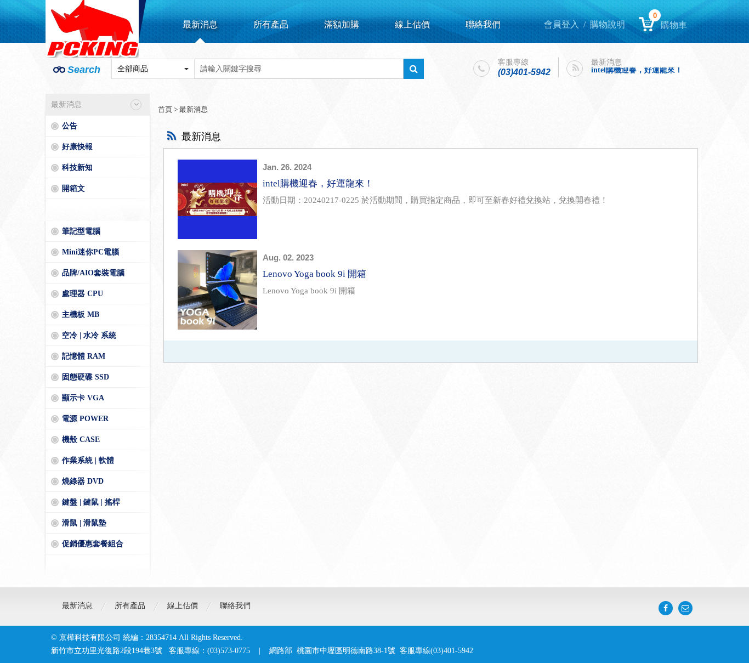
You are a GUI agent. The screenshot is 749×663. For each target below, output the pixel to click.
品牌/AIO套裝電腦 (93, 273)
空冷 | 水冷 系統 (89, 335)
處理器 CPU (82, 294)
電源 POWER (85, 419)
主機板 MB (80, 314)
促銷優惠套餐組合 (92, 544)
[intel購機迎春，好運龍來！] (217, 199)
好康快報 (77, 147)
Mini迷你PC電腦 (90, 252)
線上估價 (412, 24)
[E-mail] (685, 608)
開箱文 (73, 188)
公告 (69, 126)
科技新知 (77, 167)
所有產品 (270, 24)
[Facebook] (666, 608)
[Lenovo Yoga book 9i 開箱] (217, 290)
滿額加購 (341, 24)
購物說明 (607, 24)
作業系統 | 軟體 (88, 460)
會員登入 (561, 24)
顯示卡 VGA (83, 398)
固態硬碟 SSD (85, 377)
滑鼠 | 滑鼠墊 (84, 523)
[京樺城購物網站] (92, 29)
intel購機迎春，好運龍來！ (637, 68)
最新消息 (200, 24)
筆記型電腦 (81, 231)
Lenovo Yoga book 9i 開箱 (314, 274)
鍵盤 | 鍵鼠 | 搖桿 (91, 502)
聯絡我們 (483, 24)
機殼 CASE (81, 439)
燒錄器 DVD (83, 481)
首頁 (165, 109)
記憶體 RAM (83, 356)
